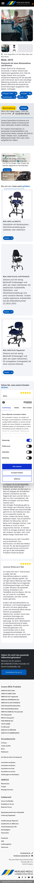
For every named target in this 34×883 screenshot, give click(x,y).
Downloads (4, 838)
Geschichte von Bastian (8, 762)
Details (7, 238)
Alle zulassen (17, 466)
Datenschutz (5, 833)
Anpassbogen (7, 97)
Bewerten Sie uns (6, 807)
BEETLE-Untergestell (7, 718)
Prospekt (24, 93)
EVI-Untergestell (6, 715)
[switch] (29, 446)
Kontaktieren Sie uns (13, 672)
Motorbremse (5, 783)
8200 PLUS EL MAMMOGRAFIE (10, 733)
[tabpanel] (17, 130)
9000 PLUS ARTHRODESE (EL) (10, 700)
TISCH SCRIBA (5, 724)
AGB (2, 841)
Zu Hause (4, 743)
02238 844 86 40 (22, 113)
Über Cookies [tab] (27, 407)
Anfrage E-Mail (8, 93)
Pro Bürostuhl (5, 727)
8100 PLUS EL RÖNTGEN (8, 730)
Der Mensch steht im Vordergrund (11, 757)
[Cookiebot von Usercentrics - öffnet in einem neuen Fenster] (24, 402)
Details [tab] (16, 407)
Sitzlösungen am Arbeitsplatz (10, 774)
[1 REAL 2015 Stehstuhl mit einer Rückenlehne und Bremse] (14, 48)
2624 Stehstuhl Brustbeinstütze (10, 706)
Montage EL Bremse (7, 790)
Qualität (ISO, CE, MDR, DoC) (10, 824)
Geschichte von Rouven (8, 765)
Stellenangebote (6, 844)
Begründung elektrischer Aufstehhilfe (12, 812)
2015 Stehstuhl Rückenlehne (10, 709)
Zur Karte (7, 170)
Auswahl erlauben (17, 473)
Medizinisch (4, 752)
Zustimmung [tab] (6, 407)
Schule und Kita (6, 746)
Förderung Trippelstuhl (8, 815)
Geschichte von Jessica (8, 771)
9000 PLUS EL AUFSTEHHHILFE (10, 703)
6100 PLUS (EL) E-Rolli (8, 690)
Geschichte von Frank (7, 768)
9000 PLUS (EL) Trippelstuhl (9, 696)
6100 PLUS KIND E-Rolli (8, 693)
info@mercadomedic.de (22, 856)
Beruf (3, 749)
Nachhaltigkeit (5, 830)
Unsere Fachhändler (7, 801)
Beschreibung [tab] (9, 108)
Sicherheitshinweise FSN (8, 827)
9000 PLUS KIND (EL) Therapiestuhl (12, 712)
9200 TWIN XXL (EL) (7, 721)
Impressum (4, 847)
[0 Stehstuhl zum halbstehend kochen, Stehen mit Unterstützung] (5, 48)
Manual (21, 97)
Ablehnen (17, 479)
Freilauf (3, 787)
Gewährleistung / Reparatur (9, 821)
